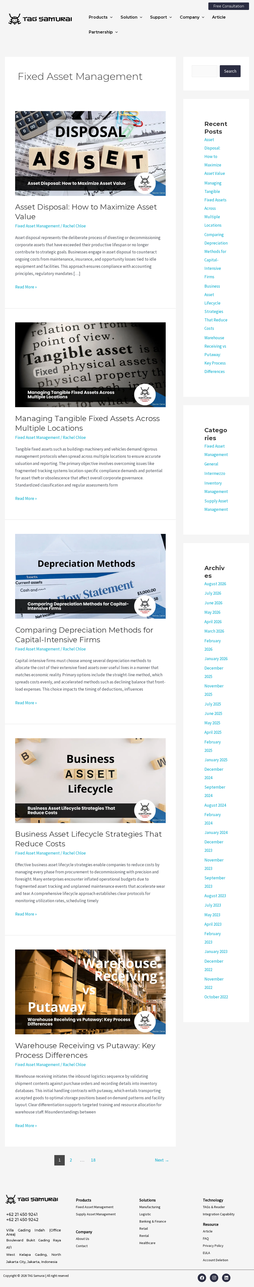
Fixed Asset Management (37, 226)
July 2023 (212, 905)
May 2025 (212, 723)
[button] (228, 6)
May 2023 (212, 915)
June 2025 (213, 713)
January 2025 (215, 760)
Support (158, 17)
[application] (110, 17)
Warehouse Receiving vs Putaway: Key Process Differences (215, 354)
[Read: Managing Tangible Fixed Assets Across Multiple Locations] (90, 364)
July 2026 (212, 593)
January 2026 (215, 658)
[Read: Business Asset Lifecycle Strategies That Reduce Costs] (90, 780)
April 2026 (213, 621)
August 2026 (215, 583)
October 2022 (216, 997)
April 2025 (213, 732)
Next (162, 1160)
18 (93, 1160)
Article (219, 17)
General (211, 464)
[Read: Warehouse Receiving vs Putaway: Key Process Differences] (90, 991)
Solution (129, 17)
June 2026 (213, 603)
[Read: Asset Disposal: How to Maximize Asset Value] (90, 153)
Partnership (101, 32)
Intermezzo (214, 473)
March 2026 (214, 631)
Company (189, 17)
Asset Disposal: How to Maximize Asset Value (214, 156)
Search (230, 71)
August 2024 (215, 805)
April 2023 (213, 924)
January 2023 (215, 951)
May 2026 (212, 612)
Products (98, 17)
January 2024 (215, 832)
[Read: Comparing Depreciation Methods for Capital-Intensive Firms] (90, 576)
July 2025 (212, 704)
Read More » (26, 286)
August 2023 (215, 895)
